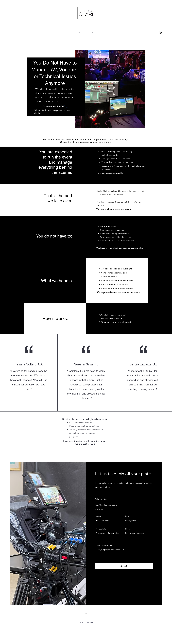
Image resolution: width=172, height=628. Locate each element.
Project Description (104, 545)
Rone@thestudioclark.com (106, 505)
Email (127, 516)
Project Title (101, 529)
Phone (128, 529)
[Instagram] (160, 32)
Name (98, 516)
